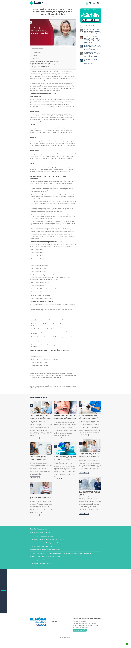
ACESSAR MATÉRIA (59, 437)
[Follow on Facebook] (37, 625)
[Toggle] (31, 532)
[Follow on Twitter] (42, 625)
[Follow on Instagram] (40, 625)
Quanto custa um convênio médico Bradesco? (43, 67)
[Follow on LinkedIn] (45, 625)
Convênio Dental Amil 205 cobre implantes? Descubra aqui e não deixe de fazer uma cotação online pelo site (92, 31)
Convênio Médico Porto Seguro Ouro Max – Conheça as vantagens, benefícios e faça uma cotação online (92, 54)
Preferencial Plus (37, 52)
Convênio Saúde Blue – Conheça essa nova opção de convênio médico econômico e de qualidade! (92, 61)
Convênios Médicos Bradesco (38, 51)
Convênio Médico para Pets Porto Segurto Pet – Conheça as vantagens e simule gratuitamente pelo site (92, 47)
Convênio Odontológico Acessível (41, 66)
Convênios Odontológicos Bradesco (41, 63)
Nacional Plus (36, 58)
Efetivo (35, 55)
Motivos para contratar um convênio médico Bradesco (45, 61)
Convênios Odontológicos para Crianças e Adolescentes (47, 64)
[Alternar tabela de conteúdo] (73, 49)
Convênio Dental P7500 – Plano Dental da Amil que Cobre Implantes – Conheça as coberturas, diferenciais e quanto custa (92, 39)
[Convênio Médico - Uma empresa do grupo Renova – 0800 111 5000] (36, 3)
